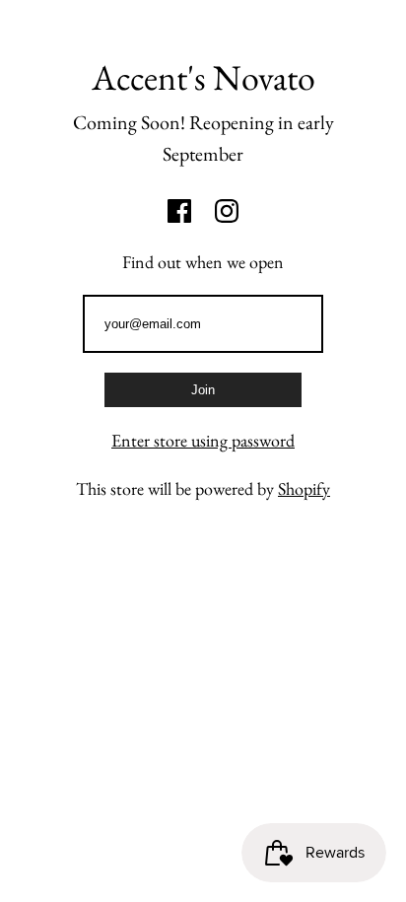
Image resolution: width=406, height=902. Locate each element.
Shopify (304, 488)
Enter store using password (203, 440)
